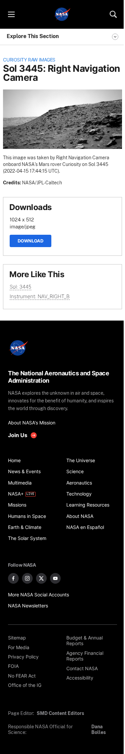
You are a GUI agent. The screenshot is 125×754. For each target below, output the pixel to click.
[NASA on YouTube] (55, 578)
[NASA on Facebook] (13, 578)
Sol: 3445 (20, 287)
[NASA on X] (41, 578)
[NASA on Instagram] (27, 578)
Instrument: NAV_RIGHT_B (40, 296)
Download (30, 240)
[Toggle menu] (11, 14)
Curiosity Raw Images (29, 59)
